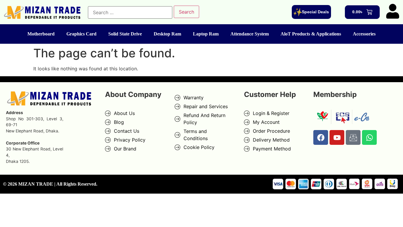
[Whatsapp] (369, 137)
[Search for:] (130, 12)
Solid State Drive (125, 33)
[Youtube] (337, 137)
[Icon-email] (353, 137)
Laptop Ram (206, 33)
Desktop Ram (167, 33)
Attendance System (249, 33)
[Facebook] (320, 137)
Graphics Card (81, 33)
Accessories (364, 33)
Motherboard (41, 33)
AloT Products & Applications (311, 33)
